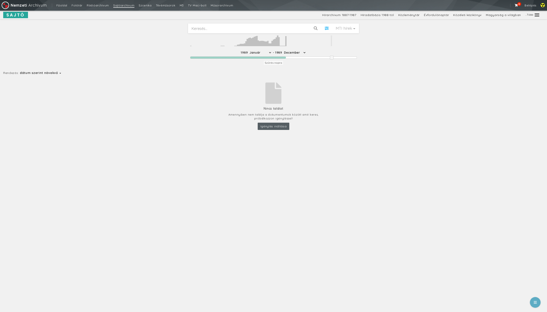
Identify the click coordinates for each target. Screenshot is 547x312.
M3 (182, 5)
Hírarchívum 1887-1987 (339, 15)
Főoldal (61, 5)
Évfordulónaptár (436, 15)
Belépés (530, 5)
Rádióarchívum (98, 5)
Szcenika (145, 5)
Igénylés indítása (273, 126)
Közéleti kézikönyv (467, 15)
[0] (516, 5)
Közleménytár (409, 15)
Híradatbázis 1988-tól (377, 15)
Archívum (29, 5)
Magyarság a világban (503, 15)
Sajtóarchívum (123, 5)
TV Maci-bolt (197, 5)
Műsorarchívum (222, 5)
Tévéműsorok (165, 5)
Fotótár (77, 5)
